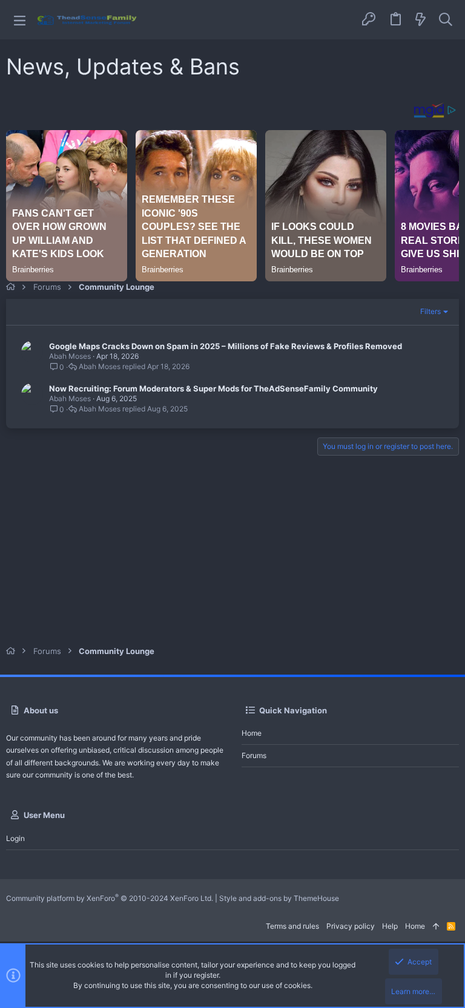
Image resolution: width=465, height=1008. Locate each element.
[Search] (445, 20)
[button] (19, 19)
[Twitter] (452, 898)
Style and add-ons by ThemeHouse (279, 898)
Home (252, 733)
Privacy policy (350, 926)
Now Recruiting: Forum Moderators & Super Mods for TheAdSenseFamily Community (213, 388)
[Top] (436, 926)
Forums (254, 755)
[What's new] (420, 20)
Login (15, 838)
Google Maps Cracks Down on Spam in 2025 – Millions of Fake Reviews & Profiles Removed (225, 346)
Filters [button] (430, 311)
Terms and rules (292, 926)
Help (390, 926)
